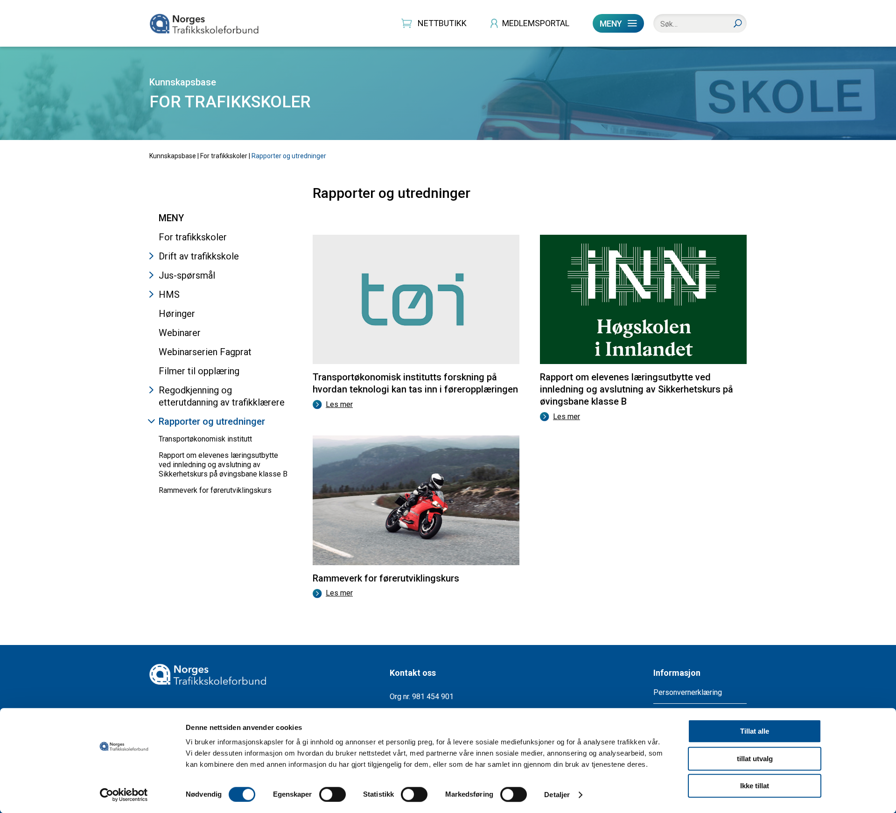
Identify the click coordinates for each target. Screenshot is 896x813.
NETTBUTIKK (442, 23)
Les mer (339, 404)
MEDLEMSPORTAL (535, 23)
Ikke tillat (754, 786)
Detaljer (557, 795)
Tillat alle (754, 731)
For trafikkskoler (223, 156)
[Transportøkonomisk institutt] (416, 238)
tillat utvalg (755, 759)
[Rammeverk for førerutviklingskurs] (416, 439)
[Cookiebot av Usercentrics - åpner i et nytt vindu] (124, 795)
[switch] (332, 794)
